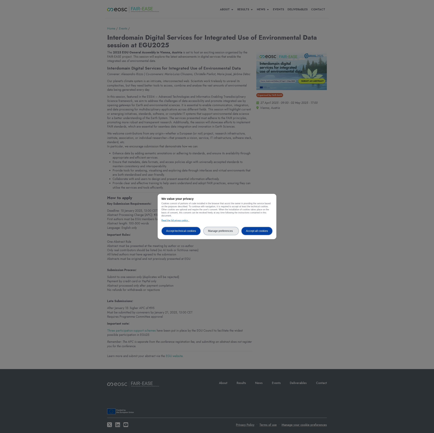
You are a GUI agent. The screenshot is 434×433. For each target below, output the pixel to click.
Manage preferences (221, 230)
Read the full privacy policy (175, 220)
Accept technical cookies (181, 230)
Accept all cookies (257, 230)
